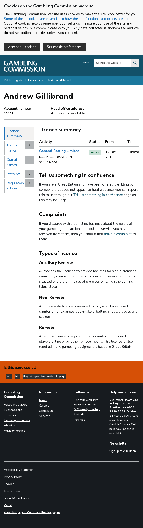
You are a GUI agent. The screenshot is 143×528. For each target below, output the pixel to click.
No (17, 376)
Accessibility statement (19, 470)
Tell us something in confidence (98, 194)
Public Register (14, 80)
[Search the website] (135, 63)
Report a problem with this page (44, 376)
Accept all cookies (22, 47)
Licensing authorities (17, 420)
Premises (14, 174)
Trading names (12, 148)
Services (44, 416)
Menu (85, 62)
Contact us (46, 411)
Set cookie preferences (64, 47)
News (43, 400)
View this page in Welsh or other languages (32, 512)
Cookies (9, 484)
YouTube (79, 420)
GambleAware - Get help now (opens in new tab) (122, 428)
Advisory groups (14, 431)
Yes (9, 376)
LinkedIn (79, 414)
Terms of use (12, 491)
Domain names (13, 162)
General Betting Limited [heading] (59, 150)
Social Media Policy (16, 498)
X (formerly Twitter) (87, 409)
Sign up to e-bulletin (122, 451)
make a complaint (118, 234)
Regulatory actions (15, 186)
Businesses (35, 80)
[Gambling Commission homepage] (24, 71)
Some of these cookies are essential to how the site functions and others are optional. (70, 18)
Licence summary (14, 134)
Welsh (8, 505)
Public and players (15, 405)
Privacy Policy (13, 477)
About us (10, 425)
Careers (44, 406)
